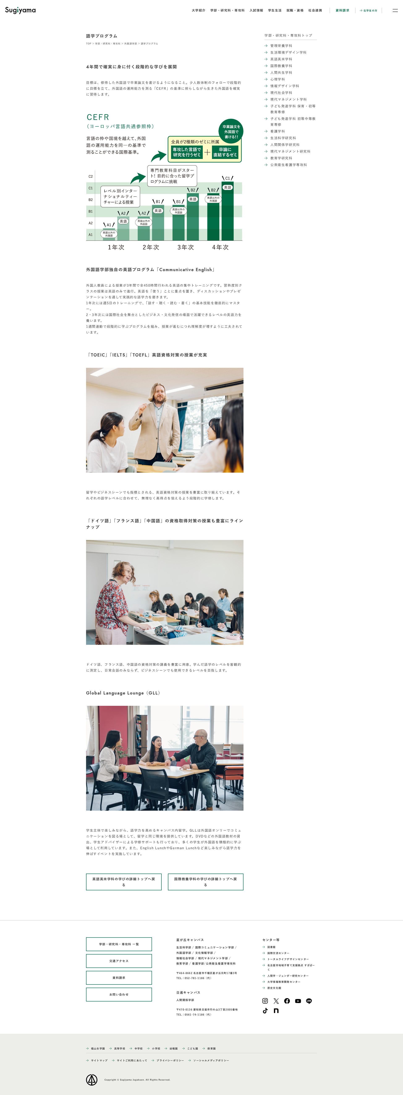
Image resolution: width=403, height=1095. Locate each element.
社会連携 (315, 10)
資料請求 (342, 10)
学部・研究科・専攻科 (227, 10)
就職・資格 (295, 10)
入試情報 (256, 10)
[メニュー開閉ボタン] (392, 10)
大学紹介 (199, 10)
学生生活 (275, 10)
